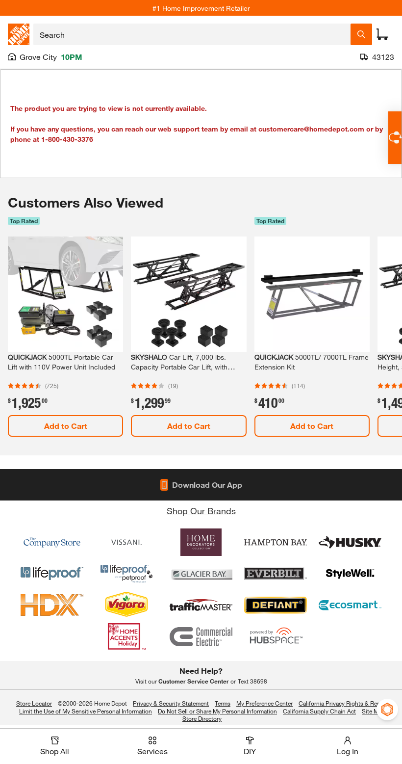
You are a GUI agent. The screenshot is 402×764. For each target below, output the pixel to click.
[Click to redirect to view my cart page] (382, 34)
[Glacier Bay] (201, 573)
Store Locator (34, 703)
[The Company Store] (52, 542)
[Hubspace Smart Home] (275, 636)
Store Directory (202, 719)
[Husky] (350, 542)
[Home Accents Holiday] (126, 636)
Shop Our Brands (201, 510)
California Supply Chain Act (319, 711)
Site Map (373, 711)
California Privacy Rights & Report (343, 703)
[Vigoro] (126, 605)
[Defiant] (275, 605)
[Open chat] (395, 137)
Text (252, 681)
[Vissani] (126, 542)
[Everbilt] (275, 573)
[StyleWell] (350, 573)
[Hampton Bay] (275, 542)
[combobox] (192, 34)
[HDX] (52, 605)
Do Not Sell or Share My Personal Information (217, 711)
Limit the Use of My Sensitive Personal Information (85, 711)
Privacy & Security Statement (171, 703)
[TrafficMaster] (201, 605)
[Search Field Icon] (361, 34)
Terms (222, 703)
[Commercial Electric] (201, 636)
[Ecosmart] (350, 605)
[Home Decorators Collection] (201, 542)
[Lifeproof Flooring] (52, 573)
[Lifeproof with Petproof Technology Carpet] (126, 573)
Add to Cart (65, 425)
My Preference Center (264, 703)
